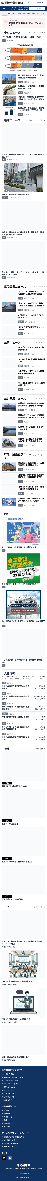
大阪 (28, 14)
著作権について (8, 1087)
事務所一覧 (7, 1117)
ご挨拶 (5, 1110)
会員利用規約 (8, 1074)
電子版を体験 (26, 8)
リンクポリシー (8, 1090)
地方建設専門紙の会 (10, 1143)
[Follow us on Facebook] (10, 1158)
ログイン (40, 2)
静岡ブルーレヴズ (9, 1146)
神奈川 (14, 14)
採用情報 (6, 1123)
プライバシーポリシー (11, 1084)
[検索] (43, 8)
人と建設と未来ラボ (10, 1140)
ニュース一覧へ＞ (39, 286)
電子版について (14, 8)
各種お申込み (20, 8)
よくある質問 (8, 1097)
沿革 (4, 1120)
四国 (33, 14)
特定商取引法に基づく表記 (12, 1077)
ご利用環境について (10, 1080)
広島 (42, 14)
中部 (24, 14)
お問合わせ (30, 2)
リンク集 (6, 1126)
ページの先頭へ (23, 1173)
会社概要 (6, 1113)
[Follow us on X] (4, 1158)
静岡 (19, 14)
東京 (9, 14)
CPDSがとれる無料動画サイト (14, 1137)
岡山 (38, 14)
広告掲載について (9, 1093)
